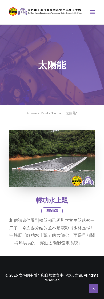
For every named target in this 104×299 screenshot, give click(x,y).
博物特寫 (52, 211)
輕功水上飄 (52, 200)
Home (32, 113)
